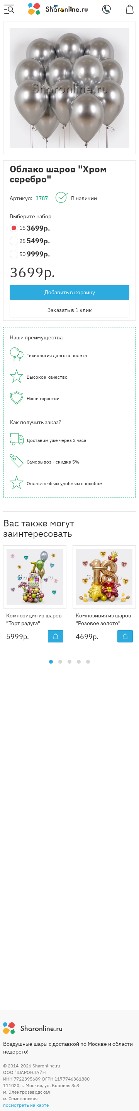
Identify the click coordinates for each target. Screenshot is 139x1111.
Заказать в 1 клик (69, 310)
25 (23, 241)
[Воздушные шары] (57, 8)
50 (23, 254)
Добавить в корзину (69, 292)
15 (23, 227)
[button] (51, 662)
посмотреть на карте (26, 1105)
